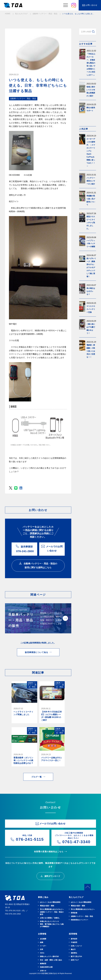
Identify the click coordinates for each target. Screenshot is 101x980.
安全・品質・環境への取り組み (51, 960)
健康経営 (43, 963)
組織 (41, 942)
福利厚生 (74, 953)
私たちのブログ (76, 897)
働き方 (73, 949)
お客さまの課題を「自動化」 (50, 918)
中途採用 (74, 942)
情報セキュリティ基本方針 (49, 956)
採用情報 (73, 934)
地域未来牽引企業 (46, 967)
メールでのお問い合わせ (54, 548)
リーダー (43, 946)
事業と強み (43, 897)
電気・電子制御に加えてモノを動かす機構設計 (52, 925)
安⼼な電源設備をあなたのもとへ (52, 909)
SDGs (42, 953)
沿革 (41, 949)
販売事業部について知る (36, 652)
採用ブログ (75, 960)
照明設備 (74, 913)
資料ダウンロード (52, 876)
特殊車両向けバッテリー (79, 920)
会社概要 (43, 939)
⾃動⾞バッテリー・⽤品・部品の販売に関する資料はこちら (40, 565)
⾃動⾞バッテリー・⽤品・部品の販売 (52, 913)
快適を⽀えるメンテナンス (49, 921)
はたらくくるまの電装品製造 (50, 902)
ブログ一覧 (36, 777)
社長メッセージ (76, 946)
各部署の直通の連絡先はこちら (49, 851)
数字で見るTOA (76, 956)
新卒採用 (74, 939)
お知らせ (43, 970)
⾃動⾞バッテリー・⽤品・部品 (82, 916)
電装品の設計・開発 (47, 906)
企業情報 (42, 934)
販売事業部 (25, 549)
